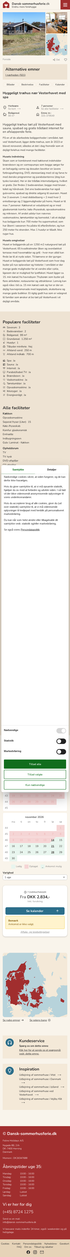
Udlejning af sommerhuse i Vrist (37, 1075)
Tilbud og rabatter (43, 1247)
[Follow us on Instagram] (35, 1252)
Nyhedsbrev (50, 1243)
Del (58, 59)
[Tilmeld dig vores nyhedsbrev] (42, 1252)
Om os (27, 1247)
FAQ (19, 1247)
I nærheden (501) (15, 75)
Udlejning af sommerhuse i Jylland (38, 1087)
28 (52, 852)
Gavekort (64, 1243)
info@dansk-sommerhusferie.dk (19, 1222)
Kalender (60, 84)
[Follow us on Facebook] (28, 1252)
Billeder (11, 84)
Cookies (5, 1243)
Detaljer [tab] (51, 469)
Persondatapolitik (32, 1243)
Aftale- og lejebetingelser (35, 932)
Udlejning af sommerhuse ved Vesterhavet (36, 1092)
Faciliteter (44, 84)
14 (52, 840)
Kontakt (16, 1243)
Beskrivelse (27, 84)
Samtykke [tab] (18, 469)
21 (52, 846)
